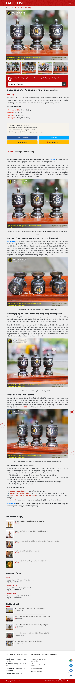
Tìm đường (71, 663)
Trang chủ (9, 8)
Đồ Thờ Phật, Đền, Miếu (23, 8)
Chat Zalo (71, 667)
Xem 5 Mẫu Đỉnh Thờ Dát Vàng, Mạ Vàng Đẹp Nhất (30, 608)
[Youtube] (67, 681)
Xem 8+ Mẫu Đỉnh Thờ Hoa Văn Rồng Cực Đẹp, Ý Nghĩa (31, 625)
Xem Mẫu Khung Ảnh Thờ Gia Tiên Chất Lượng (28, 641)
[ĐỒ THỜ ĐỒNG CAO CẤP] (16, 3)
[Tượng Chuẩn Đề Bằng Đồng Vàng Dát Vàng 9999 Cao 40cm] (10, 564)
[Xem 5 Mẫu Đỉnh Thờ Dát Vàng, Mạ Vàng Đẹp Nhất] (10, 610)
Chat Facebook (22, 138)
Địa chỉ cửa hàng (37, 671)
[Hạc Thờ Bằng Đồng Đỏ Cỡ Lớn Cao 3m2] (10, 554)
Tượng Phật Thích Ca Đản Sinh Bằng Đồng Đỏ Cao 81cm (31, 531)
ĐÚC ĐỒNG (11, 504)
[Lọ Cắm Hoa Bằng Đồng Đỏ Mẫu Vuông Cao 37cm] (10, 524)
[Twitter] (63, 681)
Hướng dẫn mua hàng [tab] (24, 152)
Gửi (64, 84)
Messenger (70, 672)
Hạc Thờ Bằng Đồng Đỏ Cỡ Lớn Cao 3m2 (27, 551)
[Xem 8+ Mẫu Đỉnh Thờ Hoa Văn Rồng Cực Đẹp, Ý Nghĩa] (10, 627)
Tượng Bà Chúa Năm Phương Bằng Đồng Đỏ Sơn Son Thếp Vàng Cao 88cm (37, 541)
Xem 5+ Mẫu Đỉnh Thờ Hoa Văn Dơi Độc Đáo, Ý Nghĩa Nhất (32, 616)
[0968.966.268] (2, 426)
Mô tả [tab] (10, 152)
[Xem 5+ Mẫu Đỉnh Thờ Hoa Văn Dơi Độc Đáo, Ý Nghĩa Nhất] (10, 619)
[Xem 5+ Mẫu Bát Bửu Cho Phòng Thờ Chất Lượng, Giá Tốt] (10, 635)
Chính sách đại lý (37, 668)
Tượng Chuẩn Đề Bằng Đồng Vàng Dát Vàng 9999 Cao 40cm (33, 561)
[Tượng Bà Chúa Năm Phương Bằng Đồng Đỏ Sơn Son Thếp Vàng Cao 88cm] (10, 544)
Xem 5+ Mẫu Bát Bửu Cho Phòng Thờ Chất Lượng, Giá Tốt (32, 633)
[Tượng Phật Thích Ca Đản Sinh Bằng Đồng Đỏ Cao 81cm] (10, 534)
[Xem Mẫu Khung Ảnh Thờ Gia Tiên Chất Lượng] (10, 643)
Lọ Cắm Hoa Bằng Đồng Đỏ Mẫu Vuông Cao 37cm (29, 521)
